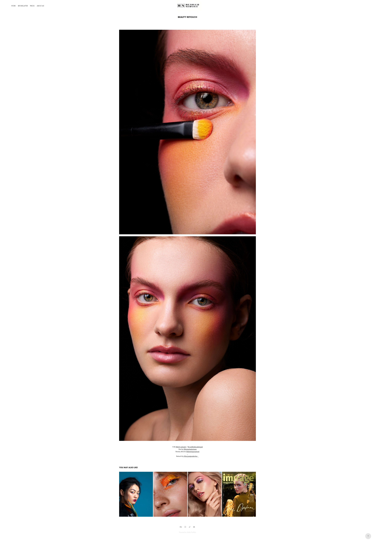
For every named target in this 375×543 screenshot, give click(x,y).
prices (32, 6)
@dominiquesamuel (192, 452)
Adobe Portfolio (191, 532)
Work (13, 6)
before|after (23, 6)
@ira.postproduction (190, 456)
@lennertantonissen (190, 449)
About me (40, 6)
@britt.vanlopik (181, 447)
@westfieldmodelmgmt (195, 447)
